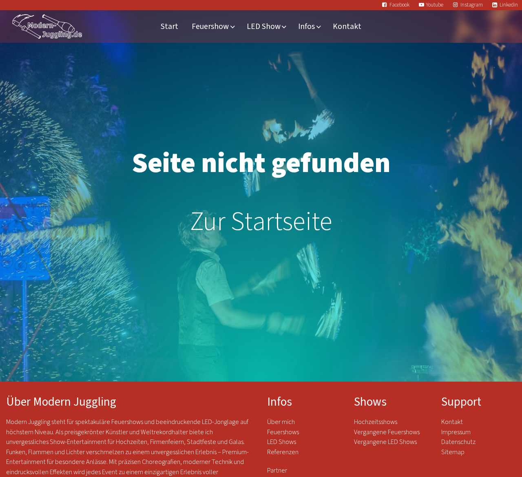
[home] (47, 26)
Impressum (456, 432)
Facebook (399, 5)
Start (169, 26)
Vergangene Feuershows (387, 432)
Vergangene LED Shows (385, 442)
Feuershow (210, 26)
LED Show (264, 26)
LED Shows (281, 442)
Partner (277, 470)
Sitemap (452, 452)
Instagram (471, 5)
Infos (306, 26)
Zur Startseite (261, 222)
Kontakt (347, 26)
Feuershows (283, 432)
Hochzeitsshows (375, 422)
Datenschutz (459, 442)
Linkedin (509, 5)
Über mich (281, 422)
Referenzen (283, 452)
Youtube (434, 5)
